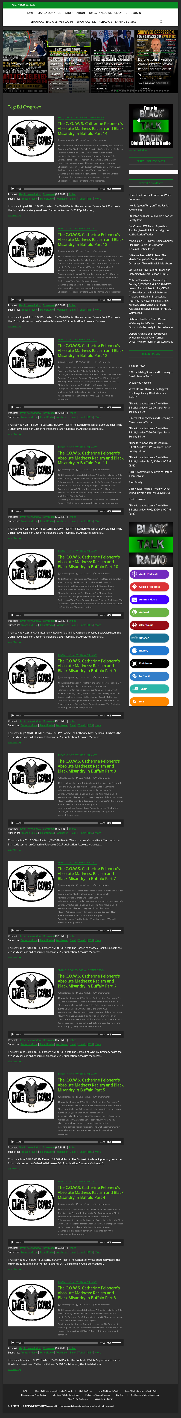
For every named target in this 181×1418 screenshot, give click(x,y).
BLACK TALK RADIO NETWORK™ (27, 1406)
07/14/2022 (84, 677)
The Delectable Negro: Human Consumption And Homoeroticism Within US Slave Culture (90, 603)
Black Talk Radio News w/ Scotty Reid (141, 1391)
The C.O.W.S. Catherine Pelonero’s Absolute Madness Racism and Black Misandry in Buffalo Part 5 (91, 1084)
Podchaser (62, 198)
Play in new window (30, 194)
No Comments (16, 83)
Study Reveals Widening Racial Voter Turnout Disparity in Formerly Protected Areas (151, 323)
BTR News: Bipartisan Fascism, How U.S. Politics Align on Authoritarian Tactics (149, 230)
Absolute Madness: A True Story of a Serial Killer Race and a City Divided (89, 1211)
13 (144, 91)
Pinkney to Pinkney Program (97, 1395)
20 (162, 91)
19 (160, 91)
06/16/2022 (84, 1096)
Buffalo (84, 260)
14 (146, 91)
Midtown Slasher (77, 170)
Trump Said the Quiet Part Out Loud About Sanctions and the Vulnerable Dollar (111, 66)
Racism (78, 173)
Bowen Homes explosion (78, 1216)
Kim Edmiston (90, 912)
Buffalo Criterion (89, 149)
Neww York (82, 1320)
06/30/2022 (84, 885)
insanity (68, 274)
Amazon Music (29, 198)
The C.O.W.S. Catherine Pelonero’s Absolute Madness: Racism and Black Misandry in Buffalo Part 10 (89, 561)
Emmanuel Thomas (101, 156)
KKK (87, 385)
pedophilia (72, 284)
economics (88, 790)
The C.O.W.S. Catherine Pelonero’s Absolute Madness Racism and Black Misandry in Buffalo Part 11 (91, 457)
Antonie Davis (73, 1001)
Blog (15, 58)
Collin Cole (84, 152)
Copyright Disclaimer (104, 1399)
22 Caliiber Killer (69, 145)
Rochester (88, 1324)
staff (11, 78)
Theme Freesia (66, 1406)
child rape (90, 263)
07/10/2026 (69, 78)
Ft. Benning (95, 159)
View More (13, 88)
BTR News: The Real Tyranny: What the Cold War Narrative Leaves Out (66, 66)
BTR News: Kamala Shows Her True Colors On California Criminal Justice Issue (151, 244)
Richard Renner (109, 1019)
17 (154, 91)
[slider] (117, 188)
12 (141, 91)
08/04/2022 (84, 362)
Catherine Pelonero (75, 263)
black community (96, 1105)
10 (136, 91)
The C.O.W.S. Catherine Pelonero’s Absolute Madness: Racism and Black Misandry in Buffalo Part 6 (89, 980)
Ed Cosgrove (74, 156)
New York (90, 170)
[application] (66, 188)
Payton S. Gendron (76, 1019)
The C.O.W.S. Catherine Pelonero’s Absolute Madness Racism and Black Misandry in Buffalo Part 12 (91, 350)
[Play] (12, 189)
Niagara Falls (79, 1123)
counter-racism (97, 152)
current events (111, 374)
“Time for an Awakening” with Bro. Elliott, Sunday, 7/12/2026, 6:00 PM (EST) (150, 461)
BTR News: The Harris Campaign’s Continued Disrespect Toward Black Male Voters (151, 259)
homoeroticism (85, 589)
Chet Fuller (72, 152)
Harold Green (86, 163)
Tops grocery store (79, 180)
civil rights (93, 1109)
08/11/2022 (84, 251)
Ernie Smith (92, 586)
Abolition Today (85, 1391)
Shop (68, 12)
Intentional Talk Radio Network (66, 1395)
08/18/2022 (84, 140)
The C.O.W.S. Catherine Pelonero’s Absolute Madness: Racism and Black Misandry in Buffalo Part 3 (89, 1292)
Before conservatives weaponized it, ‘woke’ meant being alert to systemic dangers (155, 66)
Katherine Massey (93, 166)
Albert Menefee (88, 786)
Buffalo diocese (105, 149)
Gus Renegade (67, 140)
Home (30, 12)
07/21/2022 (84, 573)
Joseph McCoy (77, 166)
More (98, 198)
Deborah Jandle (138, 319)
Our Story (120, 1395)
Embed (72, 194)
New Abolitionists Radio (109, 1391)
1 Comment (101, 140)
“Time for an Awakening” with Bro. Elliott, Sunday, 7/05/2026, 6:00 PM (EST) (150, 509)
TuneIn (82, 198)
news (98, 170)
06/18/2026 (112, 78)
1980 (80, 1209)
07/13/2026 (25, 78)
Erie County (72, 485)
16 (152, 91)
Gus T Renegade (71, 163)
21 (165, 91)
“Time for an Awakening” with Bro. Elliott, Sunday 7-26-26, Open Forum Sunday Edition (150, 432)
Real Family (135, 482)
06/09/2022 (84, 1204)
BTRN (22, 58)
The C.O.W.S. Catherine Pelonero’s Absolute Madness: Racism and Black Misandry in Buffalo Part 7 (89, 873)
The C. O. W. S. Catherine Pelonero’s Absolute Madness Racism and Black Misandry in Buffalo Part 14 (91, 128)
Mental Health (101, 277)
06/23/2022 (84, 992)
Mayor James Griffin (92, 596)
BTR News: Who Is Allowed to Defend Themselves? (21, 69)
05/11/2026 (156, 78)
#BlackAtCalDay (69, 1209)
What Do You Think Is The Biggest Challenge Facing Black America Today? (148, 393)
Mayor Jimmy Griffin (89, 492)
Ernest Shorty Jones (107, 378)
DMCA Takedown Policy (105, 12)
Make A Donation (49, 12)
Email (73, 198)
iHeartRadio (46, 198)
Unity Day (101, 1130)
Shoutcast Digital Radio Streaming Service (106, 21)
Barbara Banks (95, 1001)
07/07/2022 (84, 778)
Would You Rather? (140, 382)
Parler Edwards (83, 281)
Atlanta (84, 371)
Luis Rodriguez (86, 277)
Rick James (113, 600)
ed (66, 156)
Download (49, 194)
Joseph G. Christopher (83, 274)
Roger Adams (89, 173)
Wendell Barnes (96, 291)
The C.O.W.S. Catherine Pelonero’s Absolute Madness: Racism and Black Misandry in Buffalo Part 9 (89, 665)
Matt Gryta (74, 388)
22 (168, 91)
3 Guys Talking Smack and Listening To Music (54, 1391)
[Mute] (109, 189)
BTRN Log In (133, 12)
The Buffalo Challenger (104, 499)
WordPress (79, 1406)
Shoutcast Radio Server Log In (52, 21)
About (81, 12)
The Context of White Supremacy (84, 117)
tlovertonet (135, 195)
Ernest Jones (72, 793)
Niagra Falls (81, 1227)
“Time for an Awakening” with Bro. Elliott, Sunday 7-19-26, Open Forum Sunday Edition (150, 447)
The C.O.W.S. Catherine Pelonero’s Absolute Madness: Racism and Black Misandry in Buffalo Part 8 (89, 766)
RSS (90, 198)
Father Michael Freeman (77, 159)
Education (86, 156)
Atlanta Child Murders (91, 478)
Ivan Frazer (99, 163)
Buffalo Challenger (98, 260)
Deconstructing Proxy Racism (33, 1395)
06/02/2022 (84, 1304)
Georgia (105, 159)
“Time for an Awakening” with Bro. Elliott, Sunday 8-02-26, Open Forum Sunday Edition (150, 407)
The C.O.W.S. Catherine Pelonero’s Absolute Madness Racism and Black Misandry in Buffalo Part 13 (91, 239)
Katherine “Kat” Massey (96, 593)
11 (138, 91)
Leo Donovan (109, 166)
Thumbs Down (137, 365)
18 (157, 91)
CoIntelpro (72, 901)
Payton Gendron (99, 600)
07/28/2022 (84, 469)
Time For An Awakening (78, 1399)
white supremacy (97, 180)
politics (70, 173)
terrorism (101, 173)
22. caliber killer (69, 256)
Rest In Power (137, 499)
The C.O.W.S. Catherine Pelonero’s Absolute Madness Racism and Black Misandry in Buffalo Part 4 (91, 1192)
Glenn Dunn (81, 270)
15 (149, 91)
